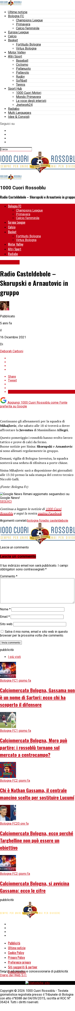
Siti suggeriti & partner (22, 967)
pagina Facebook (50, 513)
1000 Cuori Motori (28, 93)
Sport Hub (15, 88)
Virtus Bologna (26, 48)
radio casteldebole (55, 520)
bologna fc (34, 520)
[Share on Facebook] (41, 358)
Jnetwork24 (24, 105)
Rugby (20, 76)
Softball (21, 80)
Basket (13, 40)
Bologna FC (16, 16)
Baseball (22, 61)
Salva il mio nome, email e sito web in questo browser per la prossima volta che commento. (34, 633)
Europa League (18, 32)
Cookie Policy (16, 952)
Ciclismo (22, 65)
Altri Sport (15, 56)
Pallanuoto (23, 69)
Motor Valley (17, 52)
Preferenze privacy (19, 962)
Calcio (12, 36)
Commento (8, 576)
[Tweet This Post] (41, 362)
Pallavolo (22, 72)
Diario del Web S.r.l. (13, 975)
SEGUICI (6, 502)
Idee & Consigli (18, 117)
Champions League (29, 20)
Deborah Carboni (11, 351)
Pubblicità (14, 943)
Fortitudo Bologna (28, 44)
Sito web (6, 624)
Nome (5, 609)
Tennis (20, 84)
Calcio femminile (27, 28)
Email (5, 617)
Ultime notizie (17, 12)
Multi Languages (19, 113)
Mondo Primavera (28, 97)
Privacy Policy (16, 957)
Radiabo (13, 109)
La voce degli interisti (31, 101)
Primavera (23, 24)
